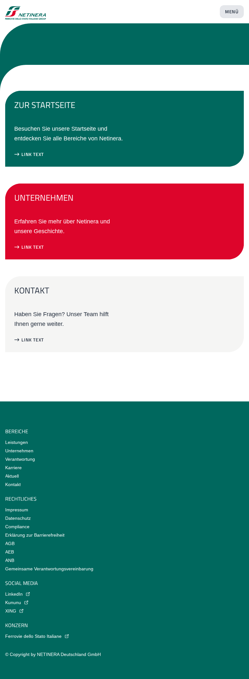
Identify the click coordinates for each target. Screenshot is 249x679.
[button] (29, 154)
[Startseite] (25, 10)
